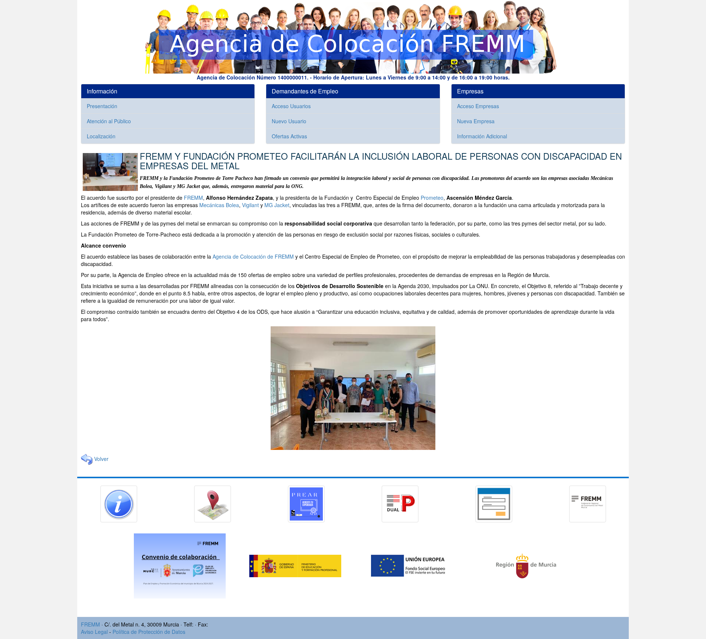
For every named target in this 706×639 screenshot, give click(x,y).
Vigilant (250, 205)
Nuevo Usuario (289, 121)
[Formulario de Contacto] (493, 503)
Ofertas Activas (289, 136)
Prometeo (432, 197)
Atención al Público (109, 121)
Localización (101, 136)
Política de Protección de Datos (149, 631)
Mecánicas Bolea (219, 205)
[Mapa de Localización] (212, 503)
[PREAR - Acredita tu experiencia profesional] (306, 503)
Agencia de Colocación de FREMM (253, 256)
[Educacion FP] (296, 565)
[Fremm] (587, 503)
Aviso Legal (94, 631)
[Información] (118, 503)
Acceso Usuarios (291, 106)
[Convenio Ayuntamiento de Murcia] (180, 565)
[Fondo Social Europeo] (411, 565)
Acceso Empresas (478, 106)
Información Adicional (482, 136)
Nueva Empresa (476, 121)
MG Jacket (276, 205)
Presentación (102, 106)
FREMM (193, 197)
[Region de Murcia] (526, 565)
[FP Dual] (400, 503)
